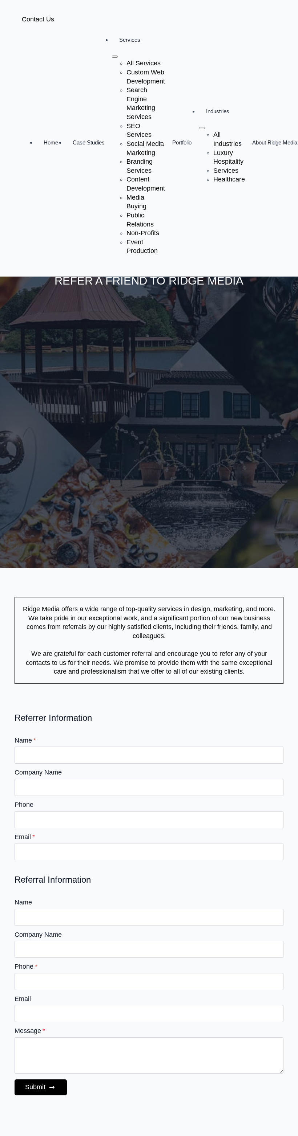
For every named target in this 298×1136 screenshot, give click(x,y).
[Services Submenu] (115, 57)
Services (129, 40)
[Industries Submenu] (202, 128)
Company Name (38, 772)
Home (51, 142)
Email (25, 837)
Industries (217, 111)
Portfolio (182, 142)
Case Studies (89, 142)
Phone (24, 805)
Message (30, 1031)
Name (25, 740)
